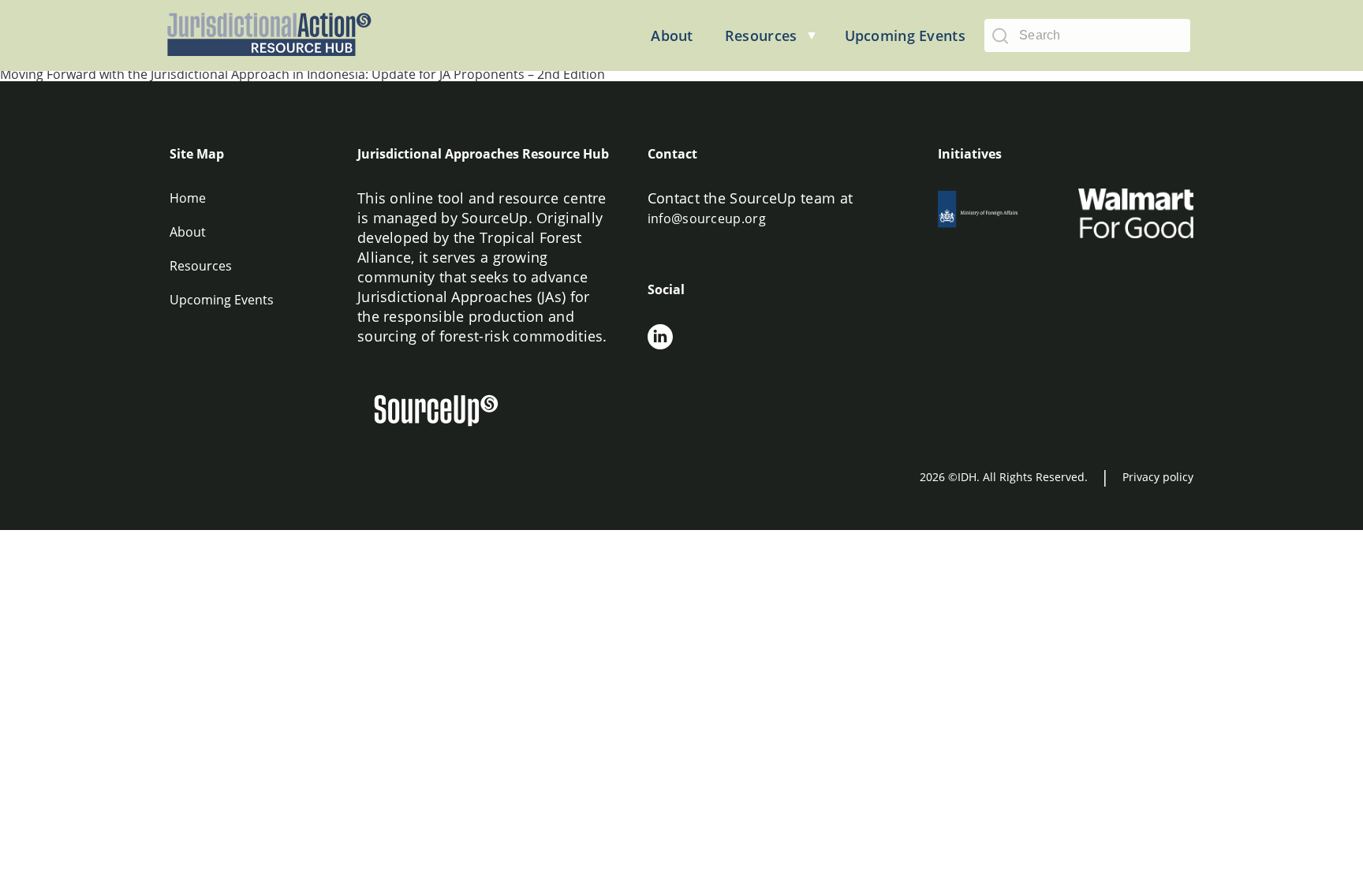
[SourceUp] (445, 413)
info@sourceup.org (707, 218)
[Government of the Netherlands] (995, 213)
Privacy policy (1157, 476)
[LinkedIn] (660, 339)
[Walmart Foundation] (1135, 213)
